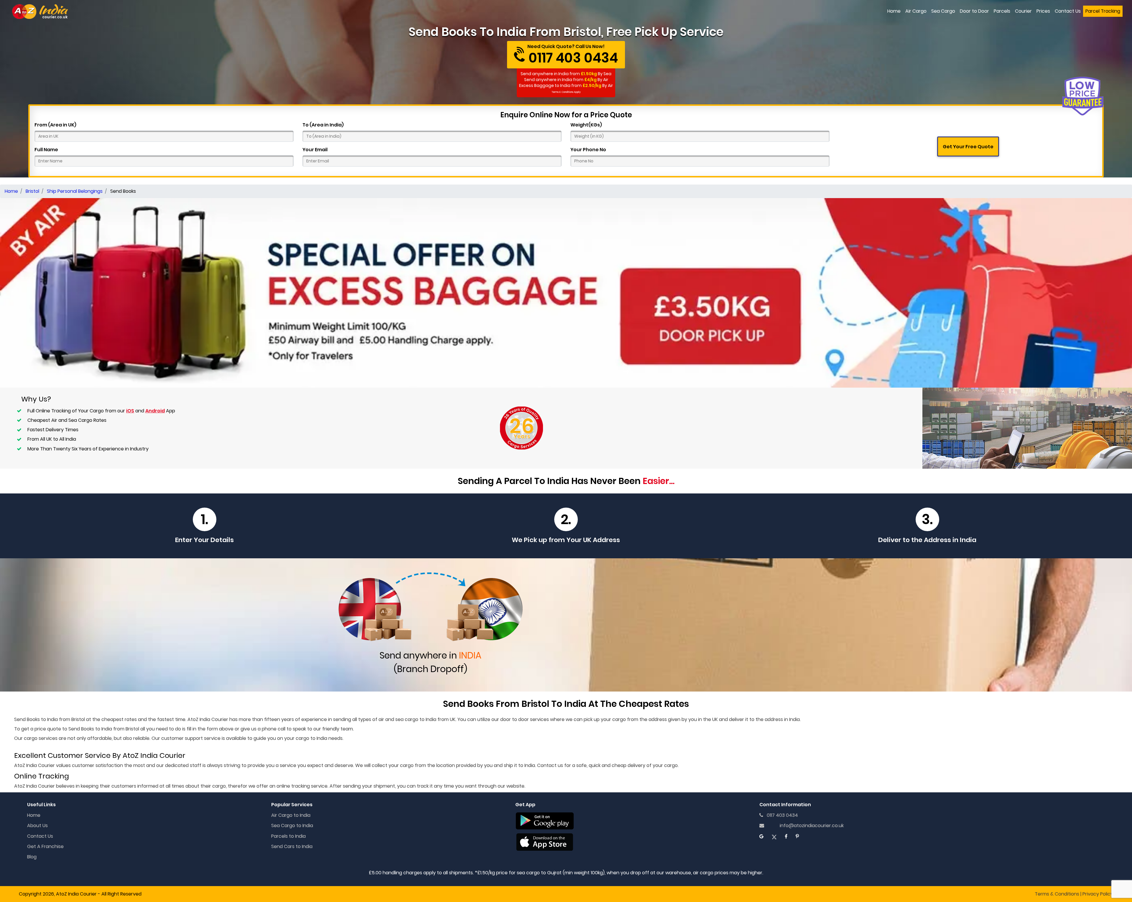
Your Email (315, 150)
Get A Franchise (45, 846)
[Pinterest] (797, 836)
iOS (130, 410)
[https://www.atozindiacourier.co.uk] (40, 11)
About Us (37, 825)
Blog (32, 856)
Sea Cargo (943, 11)
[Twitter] (774, 836)
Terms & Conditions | (1058, 894)
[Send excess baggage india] (566, 292)
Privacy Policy (1097, 894)
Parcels (1002, 11)
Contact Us (1068, 11)
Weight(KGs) (586, 125)
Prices (1043, 11)
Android (155, 410)
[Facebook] (786, 836)
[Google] (761, 836)
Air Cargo (916, 11)
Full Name (46, 150)
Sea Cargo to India (292, 825)
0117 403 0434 (780, 815)
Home (894, 11)
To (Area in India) (323, 125)
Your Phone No (588, 150)
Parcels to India (288, 836)
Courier (1023, 11)
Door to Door (974, 11)
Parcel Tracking (1102, 11)
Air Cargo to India (290, 815)
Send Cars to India (291, 846)
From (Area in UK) (55, 125)
